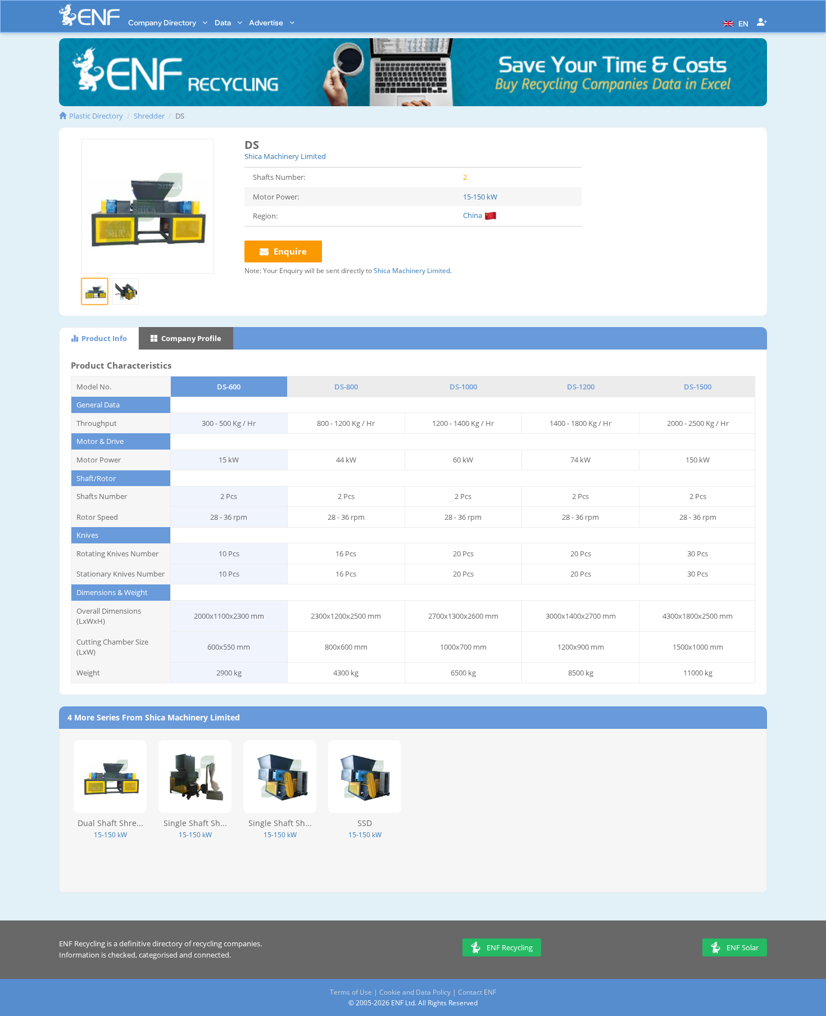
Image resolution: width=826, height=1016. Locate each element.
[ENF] (89, 14)
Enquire (289, 251)
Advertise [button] (267, 22)
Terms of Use (351, 992)
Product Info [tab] (103, 338)
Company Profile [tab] (190, 338)
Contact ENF (477, 992)
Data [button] (224, 22)
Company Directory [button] (163, 22)
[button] (734, 22)
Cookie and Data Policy (415, 992)
